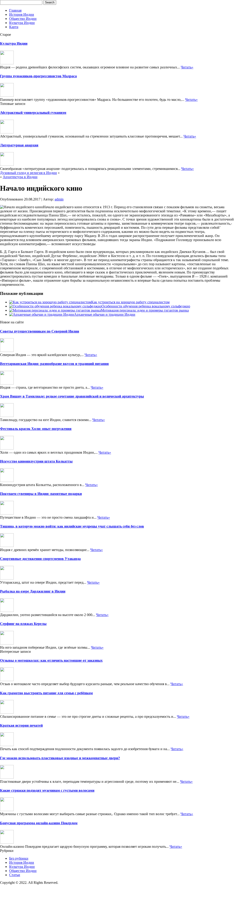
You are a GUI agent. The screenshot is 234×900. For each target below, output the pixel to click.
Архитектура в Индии (20, 177)
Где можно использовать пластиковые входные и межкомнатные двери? (60, 758)
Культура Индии (22, 23)
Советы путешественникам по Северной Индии (39, 331)
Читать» (187, 67)
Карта (13, 27)
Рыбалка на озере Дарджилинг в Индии (32, 591)
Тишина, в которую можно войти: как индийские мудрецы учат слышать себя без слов (72, 526)
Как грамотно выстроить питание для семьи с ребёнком (46, 693)
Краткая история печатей (21, 725)
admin (59, 199)
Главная (15, 10)
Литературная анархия (19, 145)
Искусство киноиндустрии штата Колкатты (36, 461)
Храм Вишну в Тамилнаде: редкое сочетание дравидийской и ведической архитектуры (72, 396)
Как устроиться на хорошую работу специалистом (130, 302)
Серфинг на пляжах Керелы (23, 624)
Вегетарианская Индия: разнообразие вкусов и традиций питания (54, 364)
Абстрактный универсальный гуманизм (33, 112)
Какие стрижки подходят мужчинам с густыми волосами (47, 790)
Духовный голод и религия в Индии (28, 173)
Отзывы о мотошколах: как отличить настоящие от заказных (51, 660)
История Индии (21, 14)
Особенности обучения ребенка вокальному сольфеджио (145, 306)
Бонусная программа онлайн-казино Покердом (38, 823)
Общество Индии (23, 19)
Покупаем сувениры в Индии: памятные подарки (41, 494)
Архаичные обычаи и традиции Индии (104, 314)
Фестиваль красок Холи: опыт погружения (36, 429)
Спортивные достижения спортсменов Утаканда (40, 559)
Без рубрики (18, 858)
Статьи (14, 875)
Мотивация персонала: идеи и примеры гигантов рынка (145, 310)
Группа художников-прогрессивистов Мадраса (38, 76)
